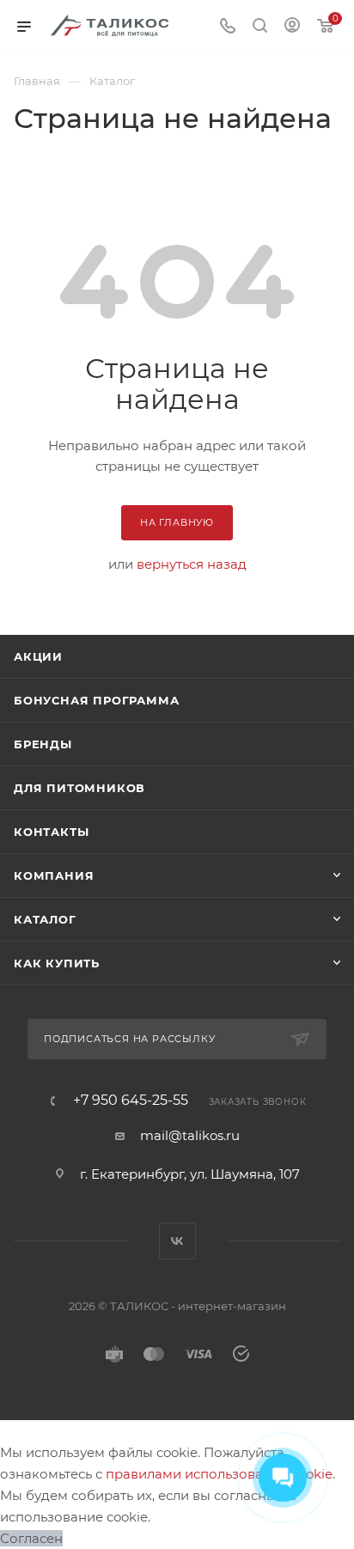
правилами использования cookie (219, 1474)
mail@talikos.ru (190, 1135)
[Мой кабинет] (292, 27)
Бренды (43, 744)
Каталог (45, 919)
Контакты (51, 832)
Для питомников (79, 788)
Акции (38, 656)
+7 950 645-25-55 (130, 1100)
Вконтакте (177, 1241)
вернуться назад (192, 564)
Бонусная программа (96, 700)
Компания (54, 875)
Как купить (57, 963)
